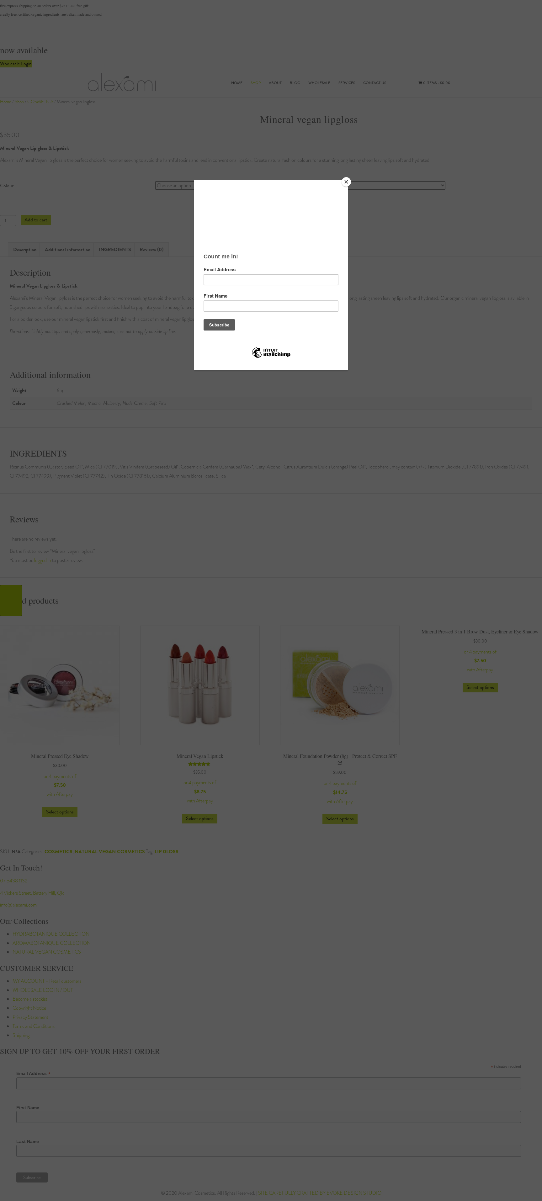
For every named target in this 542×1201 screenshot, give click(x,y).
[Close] (346, 182)
